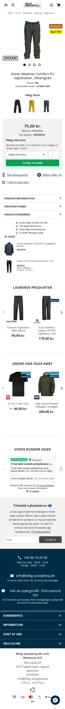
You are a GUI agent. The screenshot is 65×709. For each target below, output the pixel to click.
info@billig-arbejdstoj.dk (35, 576)
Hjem (10, 13)
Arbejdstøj (27, 13)
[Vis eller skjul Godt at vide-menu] (60, 634)
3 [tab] (34, 65)
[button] (55, 700)
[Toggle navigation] (6, 5)
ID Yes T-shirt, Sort (18, 403)
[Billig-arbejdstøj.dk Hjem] (33, 5)
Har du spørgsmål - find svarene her (35, 593)
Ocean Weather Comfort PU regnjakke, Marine (36, 244)
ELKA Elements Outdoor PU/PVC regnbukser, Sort (47, 330)
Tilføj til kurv (32, 163)
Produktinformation (19, 198)
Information (13, 625)
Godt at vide (12, 634)
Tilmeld (50, 539)
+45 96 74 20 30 (35, 558)
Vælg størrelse (16, 140)
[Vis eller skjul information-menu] (60, 625)
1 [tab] (24, 65)
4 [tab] (39, 65)
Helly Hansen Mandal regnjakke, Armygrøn (46, 405)
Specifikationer (15, 206)
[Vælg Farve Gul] (33, 107)
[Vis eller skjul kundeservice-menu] (60, 615)
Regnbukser (49, 13)
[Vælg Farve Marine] (18, 107)
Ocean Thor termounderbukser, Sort (35, 261)
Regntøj (38, 13)
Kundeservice (12, 615)
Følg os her (11, 643)
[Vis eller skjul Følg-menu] (60, 643)
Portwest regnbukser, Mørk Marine (18, 329)
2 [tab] (29, 65)
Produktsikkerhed (17, 214)
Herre (17, 13)
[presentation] (60, 312)
